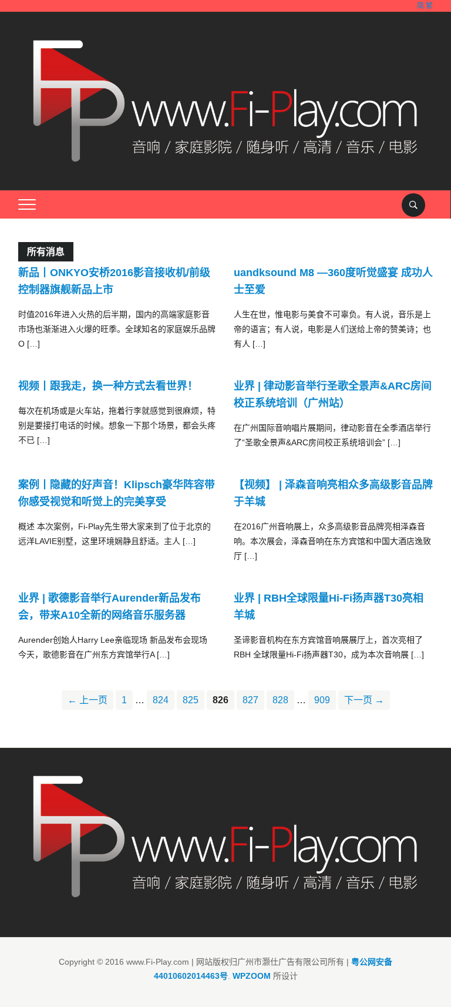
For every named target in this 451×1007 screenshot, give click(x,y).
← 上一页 (87, 700)
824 (161, 700)
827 (250, 700)
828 (280, 700)
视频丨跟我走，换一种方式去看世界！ (108, 386)
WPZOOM (252, 976)
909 (322, 700)
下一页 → (364, 700)
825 (190, 700)
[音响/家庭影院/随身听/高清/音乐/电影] (225, 100)
